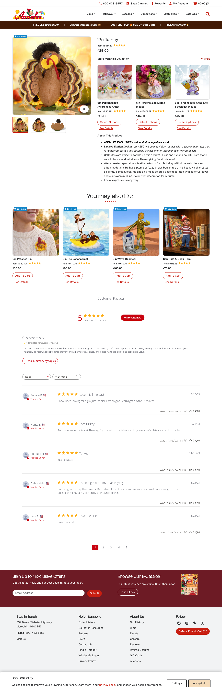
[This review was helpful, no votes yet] (190, 411)
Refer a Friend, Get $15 (193, 631)
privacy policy (108, 684)
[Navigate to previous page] (87, 547)
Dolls (89, 13)
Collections (148, 13)
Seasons (126, 13)
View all (205, 58)
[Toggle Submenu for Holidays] (115, 14)
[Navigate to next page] (135, 547)
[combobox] (36, 377)
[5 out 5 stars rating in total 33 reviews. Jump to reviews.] (119, 45)
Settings (177, 683)
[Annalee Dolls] (28, 14)
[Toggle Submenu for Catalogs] (199, 14)
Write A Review (132, 317)
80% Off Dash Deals (144, 24)
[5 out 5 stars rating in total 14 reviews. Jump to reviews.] (120, 111)
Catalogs (191, 13)
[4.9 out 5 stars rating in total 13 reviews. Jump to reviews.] (35, 263)
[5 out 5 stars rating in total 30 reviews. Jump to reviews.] (134, 263)
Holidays (107, 13)
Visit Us (21, 638)
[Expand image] (84, 109)
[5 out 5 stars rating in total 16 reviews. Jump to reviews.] (184, 263)
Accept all (199, 683)
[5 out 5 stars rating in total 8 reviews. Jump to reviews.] (196, 111)
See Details (106, 128)
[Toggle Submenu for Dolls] (95, 14)
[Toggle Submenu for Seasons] (134, 14)
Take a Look (127, 592)
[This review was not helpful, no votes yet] (196, 411)
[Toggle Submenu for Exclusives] (179, 14)
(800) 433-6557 (34, 632)
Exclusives (170, 13)
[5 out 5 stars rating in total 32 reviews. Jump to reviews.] (158, 111)
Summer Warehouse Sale (83, 24)
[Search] (208, 14)
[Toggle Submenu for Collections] (157, 14)
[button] (22, 275)
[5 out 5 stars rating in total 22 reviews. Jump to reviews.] (84, 263)
